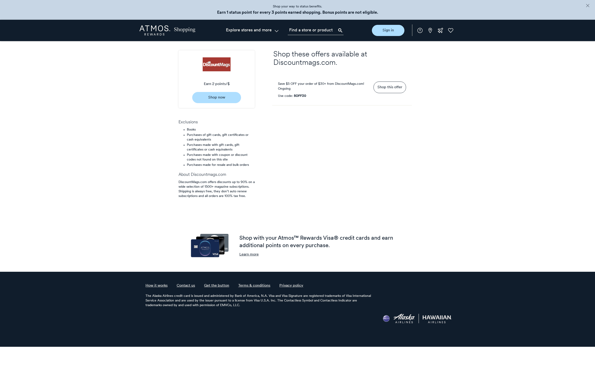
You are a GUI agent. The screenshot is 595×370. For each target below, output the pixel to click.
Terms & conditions (254, 286)
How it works (156, 286)
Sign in (388, 30)
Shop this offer (389, 87)
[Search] (340, 30)
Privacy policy (291, 286)
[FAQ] (420, 30)
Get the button (216, 286)
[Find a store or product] (316, 30)
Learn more (249, 254)
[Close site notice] (587, 6)
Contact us (186, 286)
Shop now (216, 97)
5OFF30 (300, 96)
